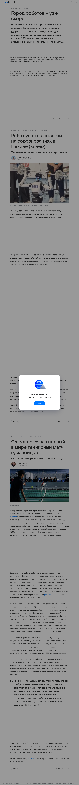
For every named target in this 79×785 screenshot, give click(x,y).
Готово (39, 403)
